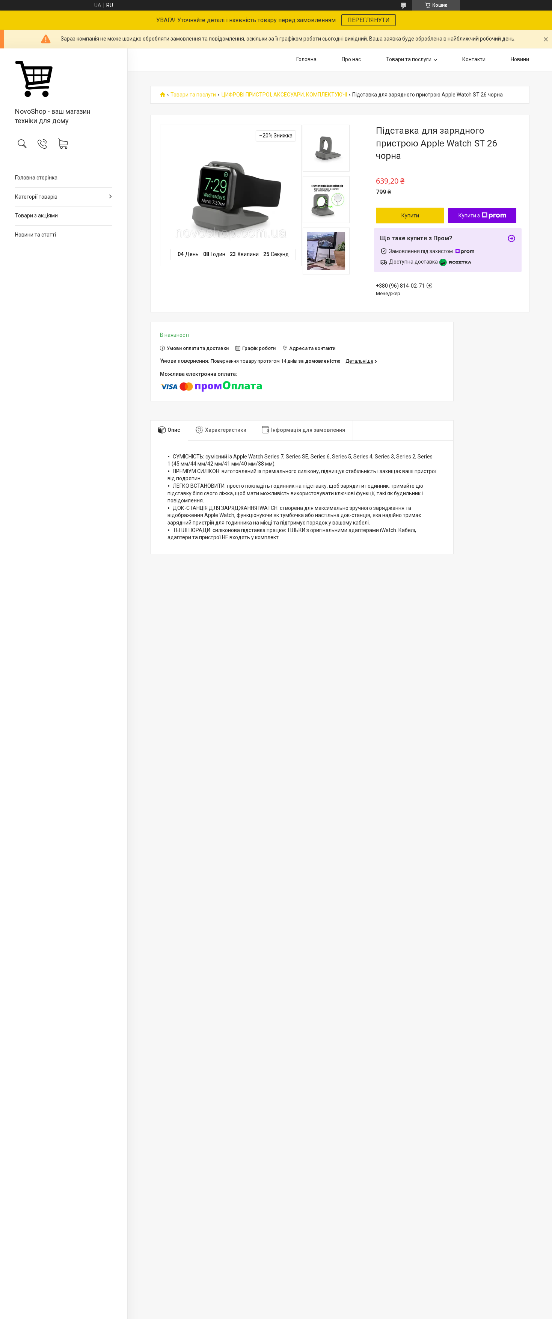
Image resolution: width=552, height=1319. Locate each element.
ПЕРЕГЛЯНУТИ (368, 20)
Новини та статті (35, 235)
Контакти (474, 59)
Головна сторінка (36, 178)
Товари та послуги (408, 59)
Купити (410, 216)
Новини (520, 59)
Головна (306, 59)
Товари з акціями (36, 216)
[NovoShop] (63, 78)
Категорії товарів (36, 197)
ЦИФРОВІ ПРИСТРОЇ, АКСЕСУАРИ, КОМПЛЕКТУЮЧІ (284, 95)
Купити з (469, 216)
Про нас (351, 59)
